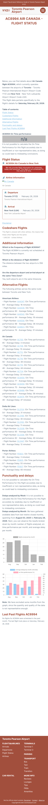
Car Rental (8, 775)
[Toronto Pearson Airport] (6, 10)
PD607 (20, 466)
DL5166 (20, 416)
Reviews (27, 779)
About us (42, 800)
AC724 (20, 371)
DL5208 (20, 428)
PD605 (20, 460)
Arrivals (5, 746)
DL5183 (20, 422)
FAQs (26, 788)
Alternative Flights (10, 122)
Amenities (28, 791)
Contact (34, 800)
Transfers (28, 771)
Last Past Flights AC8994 (13, 128)
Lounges (27, 782)
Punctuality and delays (12, 125)
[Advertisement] (24, 53)
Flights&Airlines (11, 743)
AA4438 (20, 308)
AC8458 (20, 384)
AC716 (20, 359)
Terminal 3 (28, 750)
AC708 (20, 346)
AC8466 (20, 390)
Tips (26, 785)
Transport (30, 758)
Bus (25, 762)
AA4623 (20, 327)
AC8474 (20, 397)
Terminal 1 (28, 746)
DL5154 (20, 409)
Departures (7, 750)
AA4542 (20, 314)
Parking (28, 754)
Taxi (26, 765)
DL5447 (20, 441)
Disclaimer (27, 800)
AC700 (20, 339)
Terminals (29, 743)
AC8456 (20, 378)
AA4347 (20, 301)
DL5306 (20, 435)
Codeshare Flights (10, 115)
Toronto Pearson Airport (23, 10)
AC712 (20, 352)
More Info (29, 775)
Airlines (5, 756)
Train (26, 768)
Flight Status (7, 112)
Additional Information (12, 119)
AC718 (20, 365)
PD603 (20, 454)
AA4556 (20, 320)
